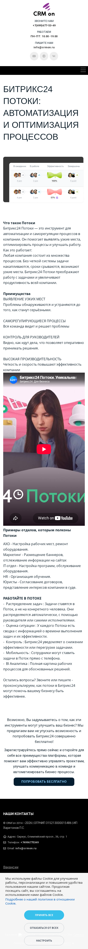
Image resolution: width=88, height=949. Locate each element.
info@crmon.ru (26, 848)
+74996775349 (30, 842)
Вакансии (10, 867)
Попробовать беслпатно (44, 782)
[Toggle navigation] (83, 70)
